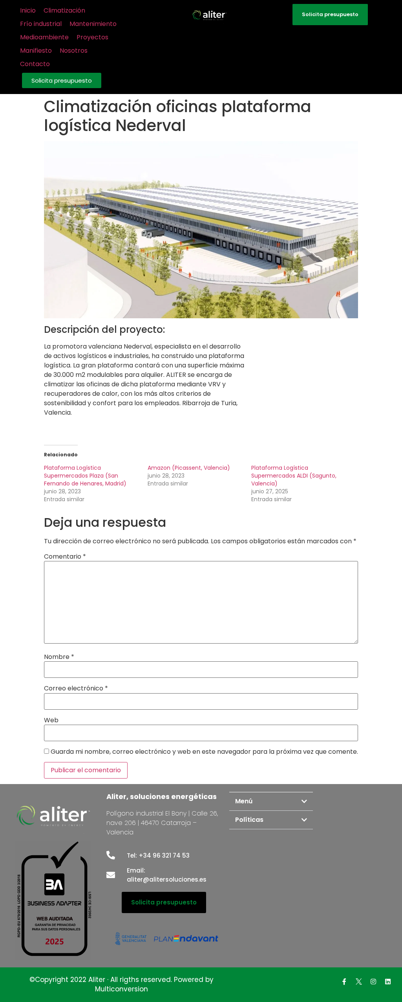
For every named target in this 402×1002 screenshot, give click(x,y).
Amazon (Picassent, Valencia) (189, 468)
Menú (243, 801)
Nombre (59, 657)
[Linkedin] (388, 981)
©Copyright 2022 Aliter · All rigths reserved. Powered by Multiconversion (121, 984)
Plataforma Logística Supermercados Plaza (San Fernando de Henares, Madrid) (85, 475)
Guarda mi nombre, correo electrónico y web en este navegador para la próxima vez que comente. (204, 752)
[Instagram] (373, 981)
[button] (61, 80)
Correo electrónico (76, 688)
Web (51, 720)
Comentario (65, 557)
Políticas (249, 819)
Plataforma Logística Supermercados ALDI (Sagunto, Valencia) (293, 475)
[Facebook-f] (344, 981)
